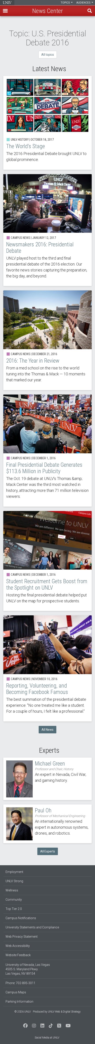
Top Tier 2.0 (14, 909)
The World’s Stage (47, 123)
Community (14, 899)
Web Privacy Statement (22, 936)
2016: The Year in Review (47, 340)
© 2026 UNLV (22, 1011)
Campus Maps (16, 992)
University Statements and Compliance (32, 927)
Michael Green (47, 779)
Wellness (12, 890)
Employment (14, 872)
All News (47, 729)
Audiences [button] (83, 2)
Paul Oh (47, 823)
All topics (47, 54)
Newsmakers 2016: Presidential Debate (47, 230)
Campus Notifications (21, 918)
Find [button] (89, 11)
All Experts (47, 851)
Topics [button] (65, 2)
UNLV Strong (14, 881)
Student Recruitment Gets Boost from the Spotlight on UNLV (47, 561)
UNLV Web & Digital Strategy (64, 1011)
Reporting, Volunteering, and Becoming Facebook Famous (47, 668)
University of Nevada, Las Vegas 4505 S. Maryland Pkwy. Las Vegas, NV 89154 (28, 969)
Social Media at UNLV (47, 1037)
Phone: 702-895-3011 (20, 983)
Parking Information (19, 1001)
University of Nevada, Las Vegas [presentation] (7, 2)
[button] (5, 11)
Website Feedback (18, 955)
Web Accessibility (18, 946)
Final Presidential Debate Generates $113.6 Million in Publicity (47, 451)
